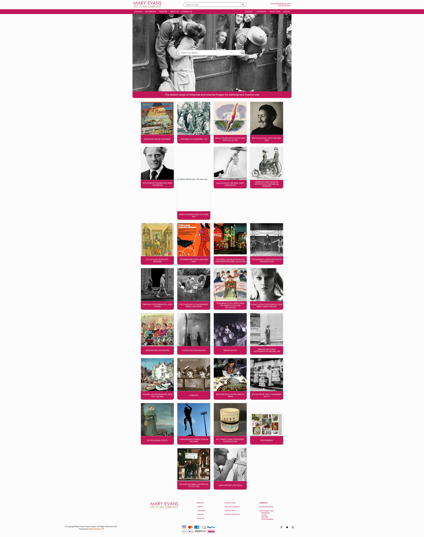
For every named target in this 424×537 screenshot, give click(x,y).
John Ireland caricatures (157, 350)
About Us (174, 12)
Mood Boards (266, 440)
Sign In (286, 12)
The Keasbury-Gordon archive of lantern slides (267, 260)
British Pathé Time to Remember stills (266, 395)
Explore (200, 507)
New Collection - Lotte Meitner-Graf (267, 139)
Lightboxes (261, 12)
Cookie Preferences (232, 514)
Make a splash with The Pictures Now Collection (230, 139)
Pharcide (194, 395)
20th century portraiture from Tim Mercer (157, 184)
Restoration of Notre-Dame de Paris (230, 395)
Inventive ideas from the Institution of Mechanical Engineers (266, 184)
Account (249, 12)
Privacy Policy (229, 503)
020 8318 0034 (284, 6)
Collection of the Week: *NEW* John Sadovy (230, 184)
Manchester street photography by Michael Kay (266, 350)
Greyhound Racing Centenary (157, 139)
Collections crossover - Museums (157, 260)
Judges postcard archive (194, 350)
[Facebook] (281, 528)
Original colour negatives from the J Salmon (157, 395)
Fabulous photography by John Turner (157, 305)
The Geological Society (157, 440)
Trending (163, 12)
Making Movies (230, 350)
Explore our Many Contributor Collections (193, 485)
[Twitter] (287, 528)
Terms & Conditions (231, 507)
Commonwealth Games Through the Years (193, 440)
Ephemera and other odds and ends (194, 260)
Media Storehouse (96, 529)
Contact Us (187, 12)
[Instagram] (293, 528)
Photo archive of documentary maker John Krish (193, 305)
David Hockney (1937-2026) (230, 485)
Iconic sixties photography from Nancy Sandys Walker (266, 305)
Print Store (274, 12)
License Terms (230, 510)
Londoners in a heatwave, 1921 (194, 139)
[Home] (147, 7)
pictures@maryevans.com (280, 4)
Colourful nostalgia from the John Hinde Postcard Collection (230, 260)
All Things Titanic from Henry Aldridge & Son (230, 440)
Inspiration (150, 12)
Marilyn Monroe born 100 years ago (193, 215)
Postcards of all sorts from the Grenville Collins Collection (230, 305)
